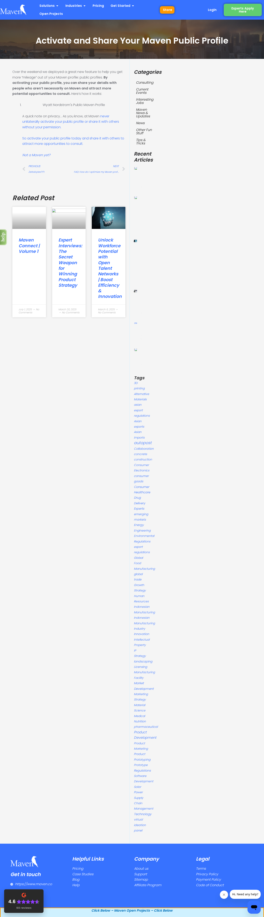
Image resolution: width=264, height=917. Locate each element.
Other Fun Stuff (144, 131)
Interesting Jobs (144, 101)
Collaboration (144, 449)
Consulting (144, 82)
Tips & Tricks (141, 142)
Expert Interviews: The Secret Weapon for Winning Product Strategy (70, 262)
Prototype (141, 765)
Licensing (140, 667)
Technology (142, 814)
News (140, 123)
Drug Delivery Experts (139, 503)
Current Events (142, 91)
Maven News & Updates (143, 113)
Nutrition (140, 721)
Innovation (141, 634)
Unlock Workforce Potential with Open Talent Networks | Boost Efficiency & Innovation (110, 268)
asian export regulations (142, 410)
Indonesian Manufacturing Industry (144, 623)
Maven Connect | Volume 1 (29, 245)
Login (212, 10)
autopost (143, 443)
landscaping (143, 661)
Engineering (142, 530)
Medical (139, 716)
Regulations (142, 770)
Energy (139, 525)
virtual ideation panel (140, 825)
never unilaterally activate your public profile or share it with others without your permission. (70, 122)
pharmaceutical (146, 727)
